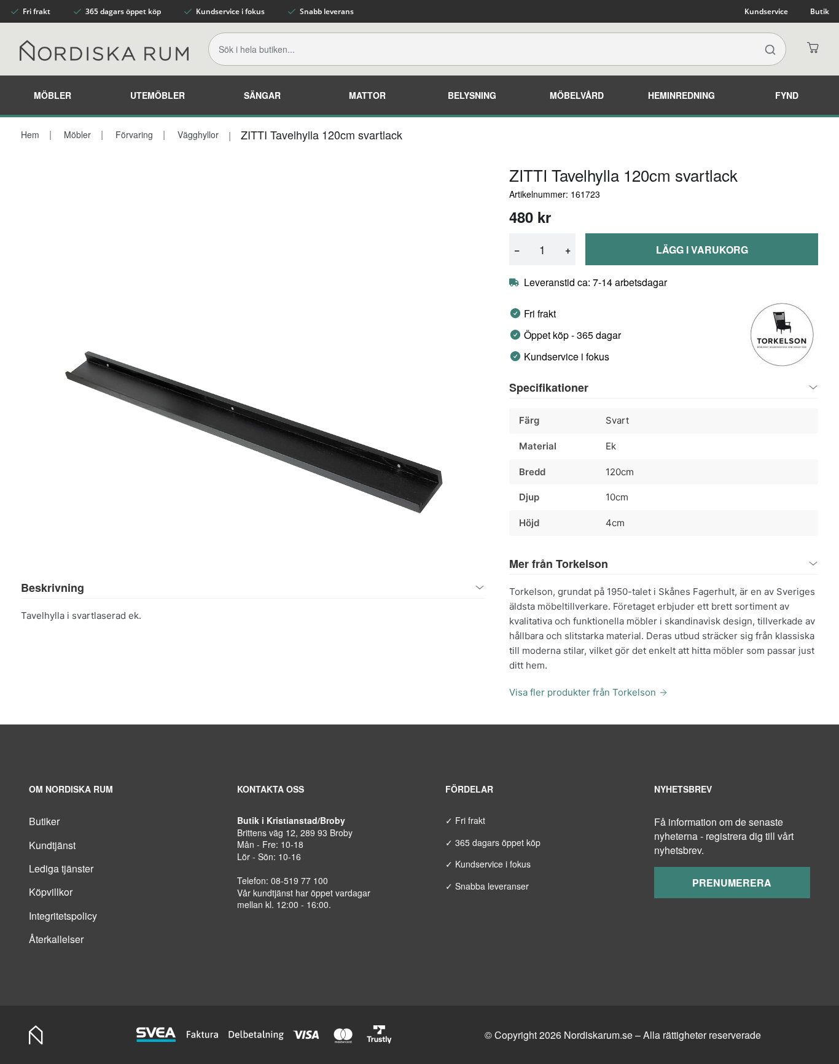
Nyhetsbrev (683, 789)
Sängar (262, 95)
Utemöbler (157, 95)
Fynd (786, 95)
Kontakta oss (270, 789)
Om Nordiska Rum (71, 789)
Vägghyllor (197, 134)
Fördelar (469, 789)
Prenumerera (731, 883)
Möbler (52, 95)
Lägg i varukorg (702, 250)
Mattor (367, 95)
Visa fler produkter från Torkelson (582, 692)
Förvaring (133, 134)
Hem (30, 134)
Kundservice (766, 11)
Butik (819, 11)
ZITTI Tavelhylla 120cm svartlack (321, 134)
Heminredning (681, 95)
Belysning (472, 95)
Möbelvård (577, 95)
